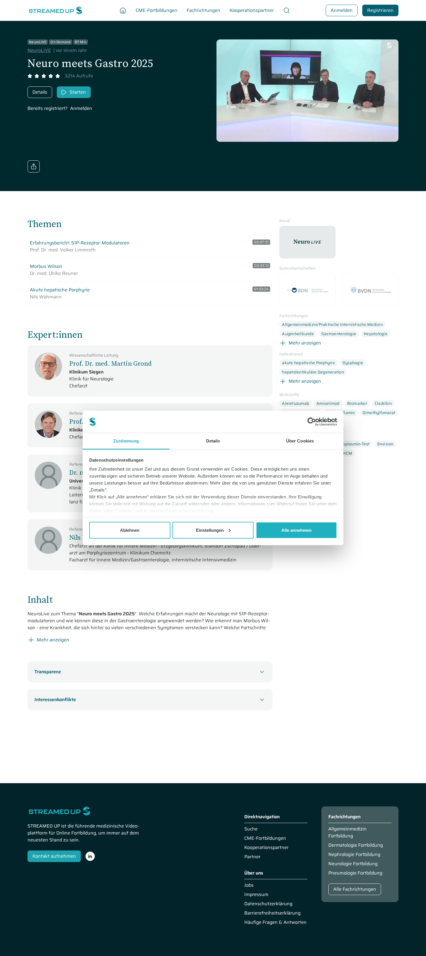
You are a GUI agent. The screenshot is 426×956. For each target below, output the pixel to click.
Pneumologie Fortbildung (355, 873)
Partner (252, 856)
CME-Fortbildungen (265, 838)
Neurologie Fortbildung (353, 863)
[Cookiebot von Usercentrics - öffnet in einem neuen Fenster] (311, 422)
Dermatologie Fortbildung (355, 845)
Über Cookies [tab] (300, 440)
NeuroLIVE (39, 50)
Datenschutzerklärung (189, 510)
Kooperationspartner (266, 847)
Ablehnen (129, 529)
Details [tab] (213, 440)
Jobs (249, 885)
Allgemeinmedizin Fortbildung (347, 832)
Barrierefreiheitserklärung (272, 913)
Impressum (256, 894)
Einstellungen (210, 529)
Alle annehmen (296, 529)
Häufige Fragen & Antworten (275, 922)
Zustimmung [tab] (126, 440)
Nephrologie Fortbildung (354, 854)
